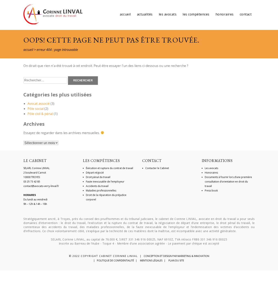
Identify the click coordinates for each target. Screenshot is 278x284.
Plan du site (176, 260)
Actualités (145, 14)
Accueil (125, 14)
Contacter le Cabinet (157, 168)
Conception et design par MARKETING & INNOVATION (176, 256)
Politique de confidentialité (115, 260)
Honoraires (225, 14)
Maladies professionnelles (101, 190)
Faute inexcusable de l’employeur (105, 181)
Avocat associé (38, 103)
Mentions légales (151, 260)
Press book (211, 190)
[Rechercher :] (45, 80)
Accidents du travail (97, 186)
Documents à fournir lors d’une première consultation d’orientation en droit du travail (228, 181)
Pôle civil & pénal (40, 113)
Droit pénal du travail (98, 177)
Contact (246, 14)
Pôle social (35, 108)
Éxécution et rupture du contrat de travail (109, 168)
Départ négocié (95, 172)
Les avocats (168, 14)
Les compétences (196, 14)
